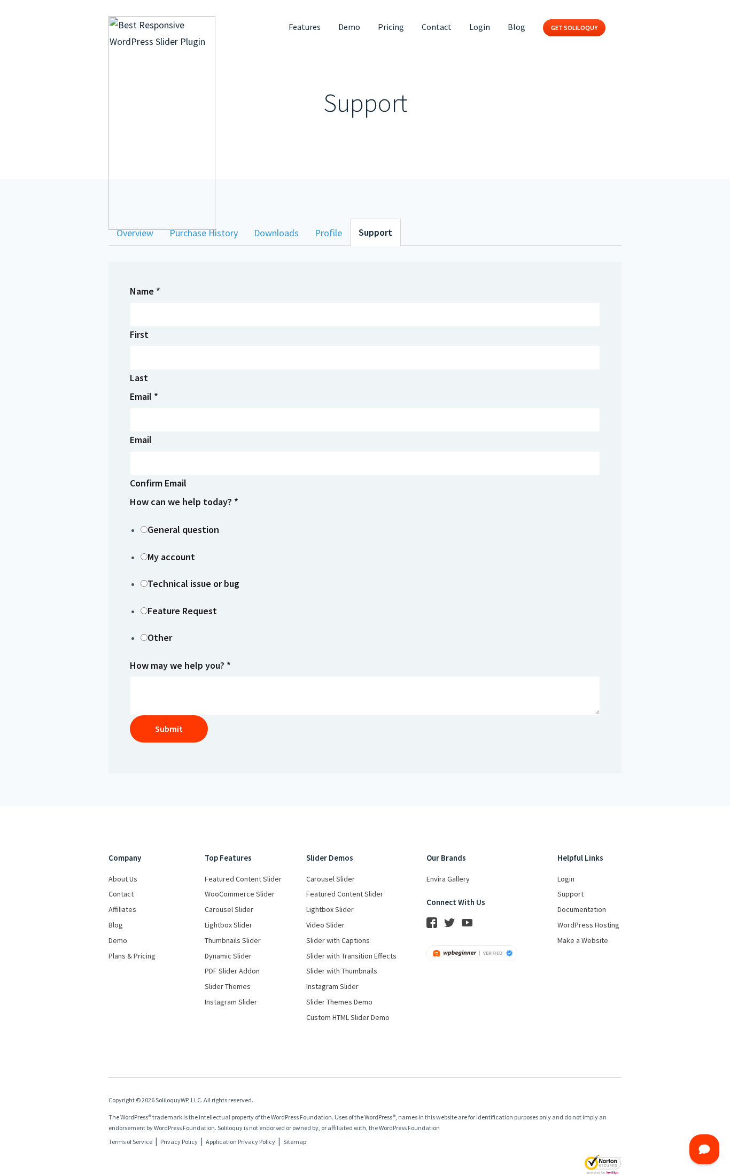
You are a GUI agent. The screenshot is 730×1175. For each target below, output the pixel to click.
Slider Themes (228, 986)
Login (479, 26)
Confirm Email (158, 483)
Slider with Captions (338, 940)
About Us (122, 879)
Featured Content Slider (243, 879)
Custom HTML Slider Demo (348, 1017)
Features (305, 26)
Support (375, 232)
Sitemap (294, 1142)
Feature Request (182, 611)
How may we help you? (180, 665)
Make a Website (582, 940)
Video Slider (325, 925)
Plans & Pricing (132, 956)
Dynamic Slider (228, 956)
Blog (516, 26)
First (139, 334)
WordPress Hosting (588, 925)
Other (159, 637)
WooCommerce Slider (240, 894)
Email (144, 396)
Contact (437, 26)
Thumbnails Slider (233, 940)
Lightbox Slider (228, 925)
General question (183, 529)
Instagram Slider (231, 1002)
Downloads (276, 233)
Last (139, 378)
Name (145, 291)
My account (171, 557)
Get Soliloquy (574, 28)
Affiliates (122, 909)
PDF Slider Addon (232, 971)
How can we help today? (184, 502)
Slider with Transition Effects (351, 956)
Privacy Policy (179, 1142)
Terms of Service (130, 1142)
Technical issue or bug (193, 583)
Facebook (431, 922)
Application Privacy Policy (240, 1142)
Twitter (449, 922)
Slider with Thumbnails (341, 971)
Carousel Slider (229, 909)
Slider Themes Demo (339, 1002)
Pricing (391, 26)
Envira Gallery (448, 879)
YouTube (467, 922)
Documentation (581, 909)
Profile (328, 233)
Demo (349, 26)
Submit (169, 728)
